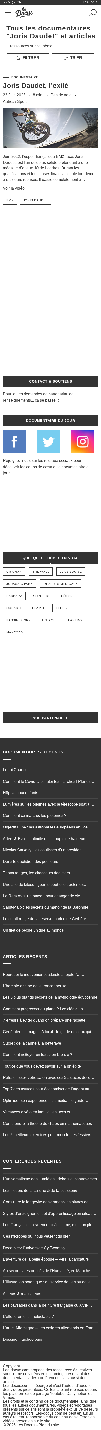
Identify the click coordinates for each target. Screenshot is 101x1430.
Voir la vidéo (14, 188)
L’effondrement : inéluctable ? (28, 1316)
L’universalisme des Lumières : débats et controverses (50, 1179)
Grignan (14, 571)
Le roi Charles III (17, 770)
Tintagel (50, 620)
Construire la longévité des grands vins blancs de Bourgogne (45, 1202)
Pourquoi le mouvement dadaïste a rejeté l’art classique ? (42, 975)
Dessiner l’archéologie (22, 1339)
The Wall (41, 571)
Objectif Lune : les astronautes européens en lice (45, 827)
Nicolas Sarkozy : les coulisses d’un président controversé (43, 850)
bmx (9, 200)
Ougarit (13, 608)
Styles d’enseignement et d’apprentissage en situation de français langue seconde (50, 1214)
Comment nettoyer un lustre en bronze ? (37, 1055)
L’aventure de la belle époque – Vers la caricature (46, 1259)
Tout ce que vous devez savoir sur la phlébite (42, 1066)
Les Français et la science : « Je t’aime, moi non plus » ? (50, 1225)
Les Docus (26, 1425)
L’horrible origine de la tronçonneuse (34, 986)
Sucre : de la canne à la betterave (32, 1043)
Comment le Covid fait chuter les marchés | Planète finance (47, 782)
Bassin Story (18, 620)
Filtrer (30, 58)
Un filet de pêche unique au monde (33, 930)
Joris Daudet (35, 200)
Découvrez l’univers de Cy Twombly (34, 1248)
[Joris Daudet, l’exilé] (50, 151)
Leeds (61, 608)
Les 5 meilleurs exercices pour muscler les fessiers (47, 1135)
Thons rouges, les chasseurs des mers (36, 873)
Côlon (67, 596)
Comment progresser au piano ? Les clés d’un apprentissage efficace (43, 1009)
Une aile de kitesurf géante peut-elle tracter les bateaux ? (43, 885)
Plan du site (48, 1425)
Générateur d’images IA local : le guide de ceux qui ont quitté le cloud (50, 1032)
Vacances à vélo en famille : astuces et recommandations (36, 1112)
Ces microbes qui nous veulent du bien (37, 1236)
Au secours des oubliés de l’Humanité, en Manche (46, 1271)
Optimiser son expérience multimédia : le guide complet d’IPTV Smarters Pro (43, 1101)
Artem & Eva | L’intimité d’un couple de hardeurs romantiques (44, 839)
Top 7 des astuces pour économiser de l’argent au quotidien (46, 1089)
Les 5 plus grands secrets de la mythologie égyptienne (50, 997)
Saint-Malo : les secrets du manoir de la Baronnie (45, 907)
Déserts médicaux (61, 584)
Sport (21, 101)
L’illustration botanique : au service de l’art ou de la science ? (47, 1282)
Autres (8, 101)
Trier (75, 58)
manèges (14, 632)
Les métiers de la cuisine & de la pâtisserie (40, 1191)
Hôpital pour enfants (20, 793)
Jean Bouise (71, 571)
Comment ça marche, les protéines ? (34, 815)
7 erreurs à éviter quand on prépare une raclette (44, 1020)
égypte (38, 608)
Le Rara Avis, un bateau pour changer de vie (41, 896)
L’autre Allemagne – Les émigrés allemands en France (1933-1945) (50, 1328)
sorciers (41, 596)
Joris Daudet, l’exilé (35, 85)
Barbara (14, 596)
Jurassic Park (19, 584)
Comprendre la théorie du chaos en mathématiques (47, 1123)
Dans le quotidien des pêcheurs (30, 861)
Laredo (75, 620)
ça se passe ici (48, 400)
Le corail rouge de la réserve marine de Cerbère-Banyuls (45, 919)
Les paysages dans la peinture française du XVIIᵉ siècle (45, 1306)
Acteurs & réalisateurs (22, 1294)
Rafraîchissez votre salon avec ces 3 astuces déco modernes (46, 1078)
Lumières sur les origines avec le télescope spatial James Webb (46, 805)
